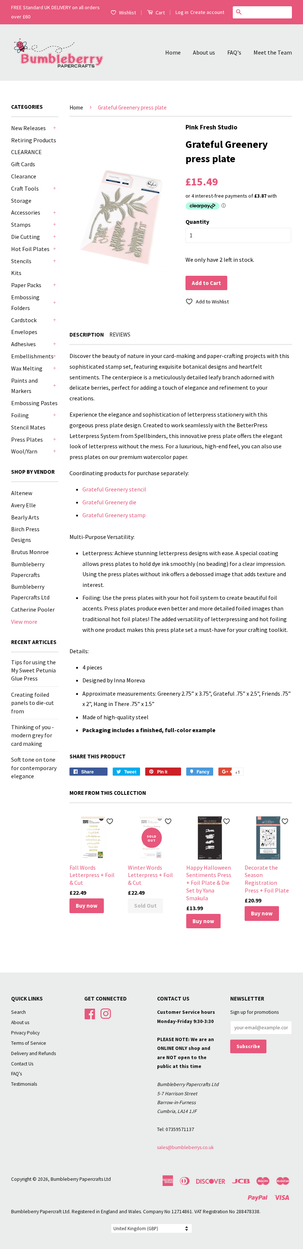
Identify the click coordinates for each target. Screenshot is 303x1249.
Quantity (197, 221)
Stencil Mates (28, 427)
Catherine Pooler (33, 609)
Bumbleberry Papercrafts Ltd (81, 1179)
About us (204, 52)
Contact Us (22, 1064)
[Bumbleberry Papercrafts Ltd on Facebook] (89, 1013)
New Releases (28, 128)
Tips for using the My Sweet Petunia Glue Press (33, 670)
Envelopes (24, 331)
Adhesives (23, 344)
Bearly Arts (25, 517)
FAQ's (234, 52)
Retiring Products (33, 140)
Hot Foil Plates (30, 249)
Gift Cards (23, 164)
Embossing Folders (25, 302)
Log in (182, 12)
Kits (16, 272)
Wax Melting (26, 368)
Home (173, 52)
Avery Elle (23, 505)
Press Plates (27, 439)
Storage (21, 200)
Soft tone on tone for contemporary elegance (34, 768)
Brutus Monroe (30, 552)
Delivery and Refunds (33, 1053)
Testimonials (24, 1084)
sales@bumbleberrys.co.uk (185, 1147)
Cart (159, 12)
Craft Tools (25, 188)
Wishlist (127, 12)
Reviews (119, 334)
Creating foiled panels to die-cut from (32, 703)
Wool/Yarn (24, 451)
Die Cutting (25, 236)
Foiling (20, 415)
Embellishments (31, 356)
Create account (207, 12)
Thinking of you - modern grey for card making (32, 735)
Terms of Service (28, 1043)
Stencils (21, 261)
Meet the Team (272, 52)
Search (18, 1012)
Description (86, 334)
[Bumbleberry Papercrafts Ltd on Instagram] (105, 1013)
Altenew (21, 493)
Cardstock (24, 320)
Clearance (23, 176)
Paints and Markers (24, 386)
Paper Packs (26, 285)
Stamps (21, 224)
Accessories (25, 212)
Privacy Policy (25, 1033)
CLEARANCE (26, 152)
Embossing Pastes (34, 403)
